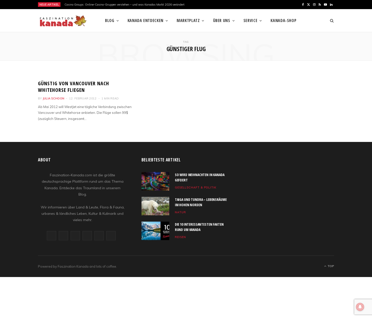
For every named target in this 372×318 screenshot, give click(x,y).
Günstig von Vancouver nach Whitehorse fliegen (73, 86)
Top (330, 266)
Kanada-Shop (283, 20)
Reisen (180, 237)
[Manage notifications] (360, 307)
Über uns (221, 20)
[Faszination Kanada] (63, 20)
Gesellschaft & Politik (196, 187)
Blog (109, 20)
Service (250, 20)
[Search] (330, 20)
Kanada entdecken (145, 20)
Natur (180, 212)
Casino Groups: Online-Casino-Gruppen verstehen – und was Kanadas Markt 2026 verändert (124, 4)
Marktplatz (188, 20)
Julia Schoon (53, 98)
